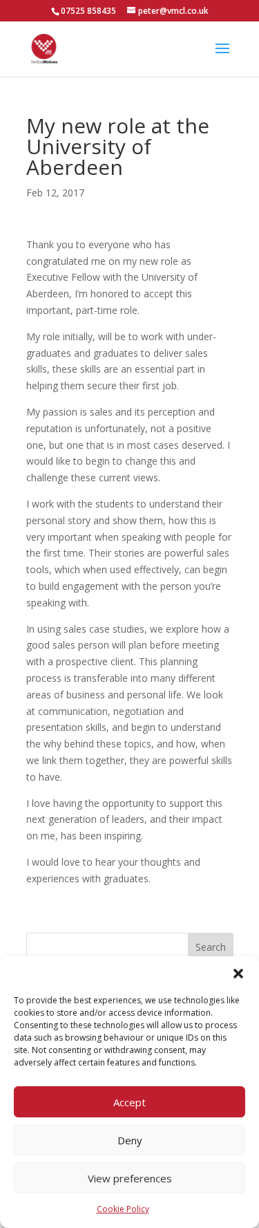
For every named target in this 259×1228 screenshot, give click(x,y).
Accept (129, 1102)
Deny (129, 1140)
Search (210, 946)
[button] (238, 973)
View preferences (130, 1178)
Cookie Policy (123, 1209)
